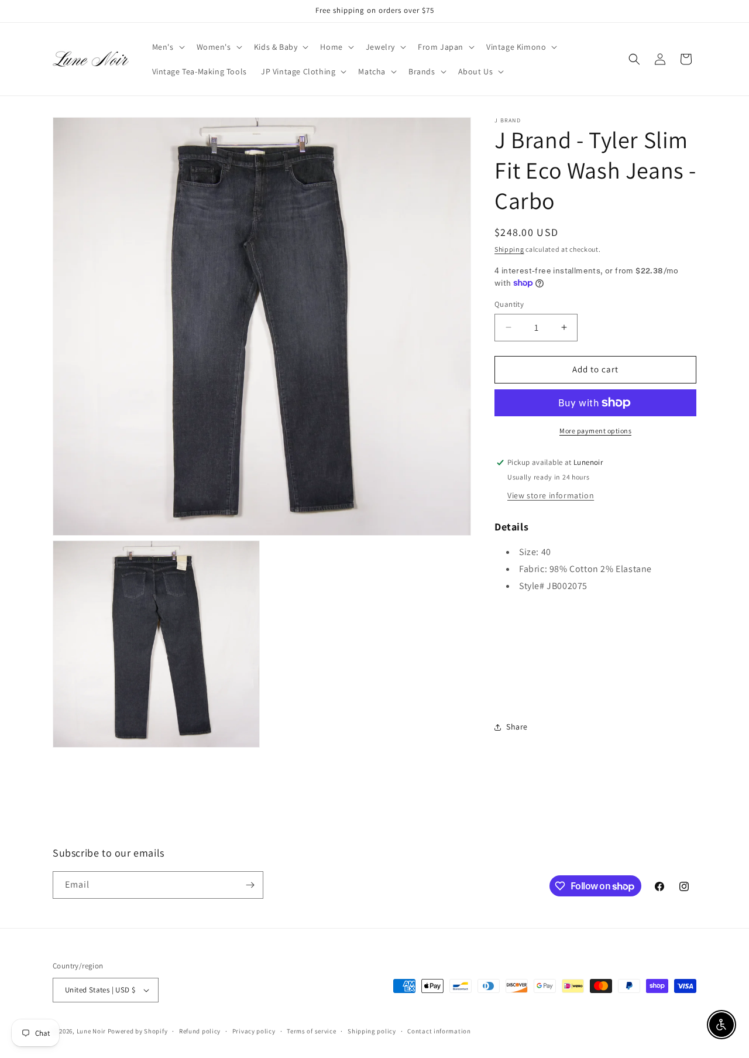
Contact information (438, 1031)
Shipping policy (372, 1031)
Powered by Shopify (138, 1031)
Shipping (509, 249)
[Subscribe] (250, 885)
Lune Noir (91, 1031)
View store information (550, 495)
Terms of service (311, 1031)
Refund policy (200, 1031)
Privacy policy (254, 1031)
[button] (167, 47)
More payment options (595, 430)
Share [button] (517, 726)
